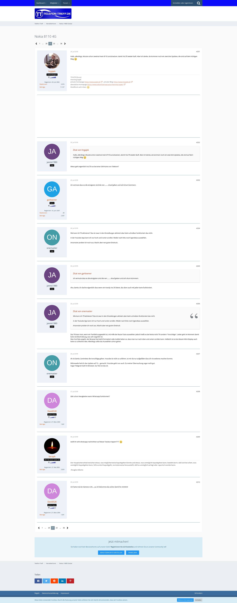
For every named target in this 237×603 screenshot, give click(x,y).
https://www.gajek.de (92, 82)
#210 (198, 482)
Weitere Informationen (185, 600)
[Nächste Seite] (65, 44)
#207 (198, 354)
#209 (198, 437)
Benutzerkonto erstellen (111, 552)
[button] (38, 580)
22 (54, 43)
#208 (198, 391)
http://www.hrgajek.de (122, 82)
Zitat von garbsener (82, 273)
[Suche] (198, 3)
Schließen (198, 600)
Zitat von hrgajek (81, 149)
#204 (198, 228)
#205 (198, 266)
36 (61, 43)
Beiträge (42, 87)
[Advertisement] (157, 11)
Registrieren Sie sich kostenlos (122, 547)
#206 (198, 303)
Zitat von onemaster (82, 311)
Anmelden (132, 552)
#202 (198, 142)
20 (46, 43)
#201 (198, 51)
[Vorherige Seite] (36, 44)
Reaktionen (43, 84)
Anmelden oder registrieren (183, 3)
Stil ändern (198, 593)
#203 (198, 180)
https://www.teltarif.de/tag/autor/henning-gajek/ (105, 84)
